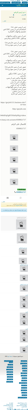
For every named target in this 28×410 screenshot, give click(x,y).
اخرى (27, 295)
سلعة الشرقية (10, 381)
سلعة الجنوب (10, 379)
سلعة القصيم (24, 375)
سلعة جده (24, 365)
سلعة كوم (10, 356)
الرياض (23, 15)
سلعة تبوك (24, 395)
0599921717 (21, 192)
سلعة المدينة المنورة (22, 397)
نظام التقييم (24, 406)
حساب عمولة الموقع (22, 402)
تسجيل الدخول (18, 210)
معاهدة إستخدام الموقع (22, 405)
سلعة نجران (24, 387)
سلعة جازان (24, 385)
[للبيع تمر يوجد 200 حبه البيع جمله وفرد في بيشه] (24, 298)
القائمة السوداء (16, 2)
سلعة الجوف (24, 390)
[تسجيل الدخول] (19, 0)
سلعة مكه (24, 368)
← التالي (4, 21)
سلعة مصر (10, 364)
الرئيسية (25, 0)
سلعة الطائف (24, 373)
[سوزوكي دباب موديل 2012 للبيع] (24, 332)
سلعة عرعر (24, 392)
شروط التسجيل (23, 404)
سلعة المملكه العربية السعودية (8, 362)
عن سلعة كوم (10, 408)
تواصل (11, 0)
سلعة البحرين (10, 372)
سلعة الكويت (10, 367)
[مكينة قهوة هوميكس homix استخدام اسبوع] (24, 339)
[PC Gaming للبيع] (24, 349)
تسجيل (15, 0)
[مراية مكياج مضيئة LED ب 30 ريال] (24, 305)
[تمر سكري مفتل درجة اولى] (24, 315)
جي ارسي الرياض (21, 217)
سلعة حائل (24, 378)
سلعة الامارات (10, 369)
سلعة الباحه (24, 380)
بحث (21, 0)
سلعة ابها (25, 370)
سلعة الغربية (10, 376)
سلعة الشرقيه (24, 363)
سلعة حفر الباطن (23, 383)
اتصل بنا (11, 402)
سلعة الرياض (24, 361)
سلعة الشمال (10, 374)
